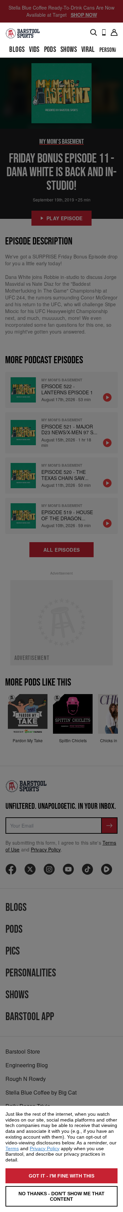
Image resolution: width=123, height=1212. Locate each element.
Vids (34, 49)
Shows (68, 49)
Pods (50, 49)
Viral (88, 49)
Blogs (17, 49)
